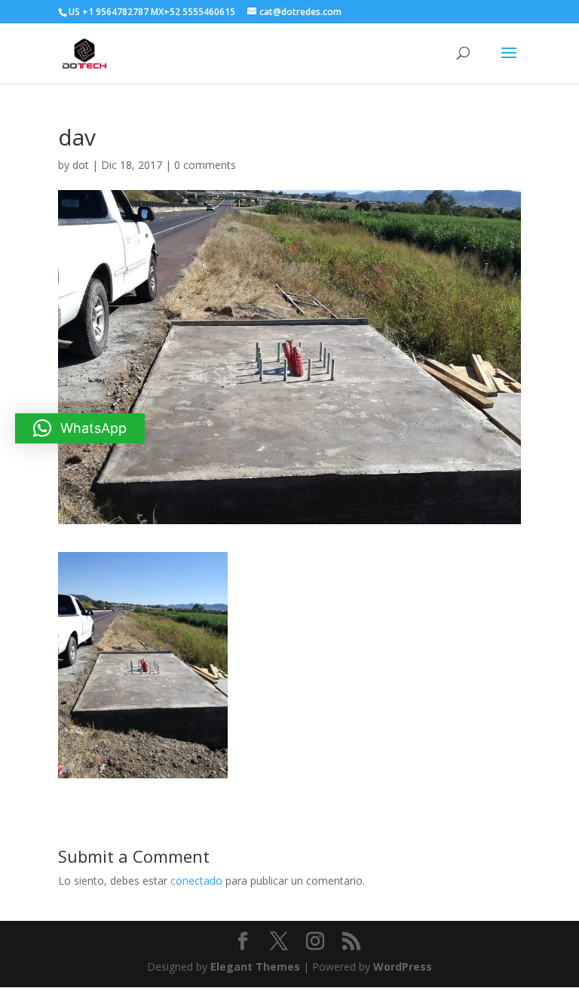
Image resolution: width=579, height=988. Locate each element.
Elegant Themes (255, 966)
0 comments (205, 165)
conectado (196, 880)
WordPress (402, 966)
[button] (80, 428)
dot (80, 165)
